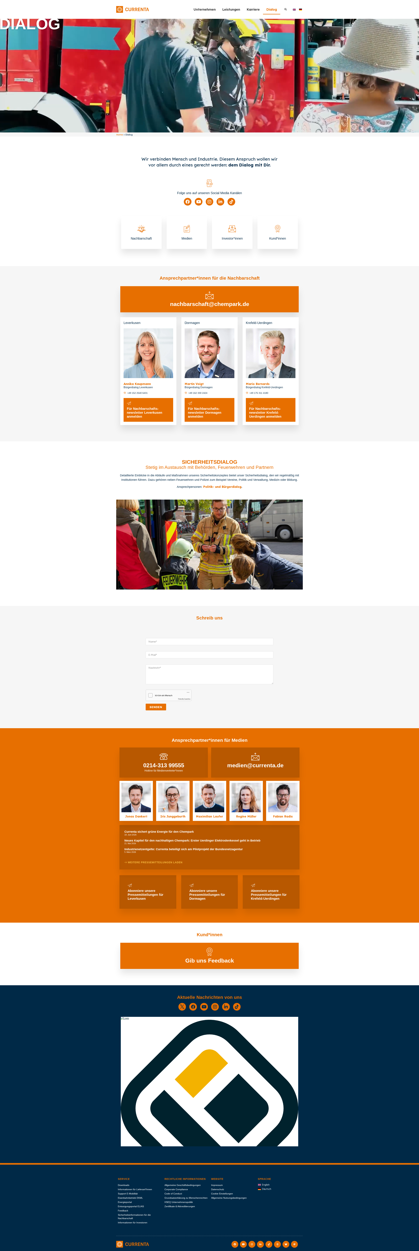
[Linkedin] (220, 202)
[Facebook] (187, 202)
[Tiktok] (231, 202)
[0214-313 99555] (164, 756)
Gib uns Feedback (209, 960)
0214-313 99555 (163, 765)
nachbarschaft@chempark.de (209, 304)
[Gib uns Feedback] (209, 952)
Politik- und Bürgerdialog (222, 487)
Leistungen (231, 9)
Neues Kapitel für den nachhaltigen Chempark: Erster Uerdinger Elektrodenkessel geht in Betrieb (192, 840)
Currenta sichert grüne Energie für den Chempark (159, 831)
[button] (285, 9)
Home (119, 134)
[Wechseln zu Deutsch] (300, 9)
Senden (156, 707)
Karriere (253, 9)
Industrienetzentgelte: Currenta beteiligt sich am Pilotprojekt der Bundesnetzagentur (183, 849)
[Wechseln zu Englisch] (294, 9)
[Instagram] (209, 202)
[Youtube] (198, 202)
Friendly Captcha (184, 699)
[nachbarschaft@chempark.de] (209, 295)
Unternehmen (204, 9)
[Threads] (277, 1244)
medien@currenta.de (255, 765)
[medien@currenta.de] (255, 756)
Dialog (271, 9)
